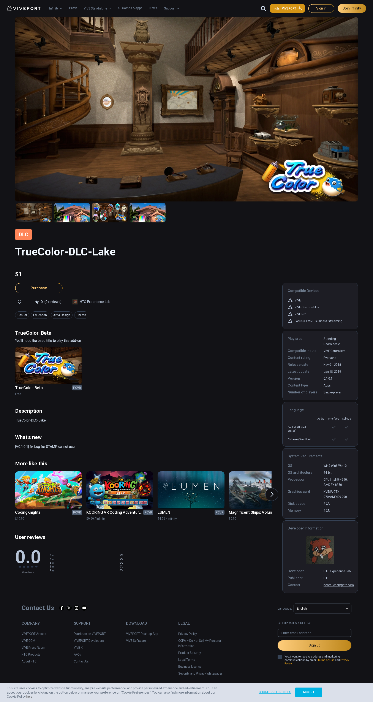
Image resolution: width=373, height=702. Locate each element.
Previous (9, 490)
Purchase (39, 288)
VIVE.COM (28, 640)
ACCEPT (309, 692)
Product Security (189, 652)
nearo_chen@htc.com (339, 585)
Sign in (321, 8)
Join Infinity (352, 8)
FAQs (77, 654)
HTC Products (31, 654)
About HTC (29, 661)
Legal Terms (186, 659)
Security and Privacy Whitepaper (200, 673)
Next (267, 490)
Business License (190, 666)
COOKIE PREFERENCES (275, 692)
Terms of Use (326, 660)
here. (29, 696)
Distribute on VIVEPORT (90, 633)
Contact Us (81, 661)
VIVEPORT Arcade (34, 633)
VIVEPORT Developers (89, 640)
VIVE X (78, 647)
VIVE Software (136, 640)
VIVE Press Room (33, 647)
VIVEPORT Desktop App (142, 633)
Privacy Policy (187, 633)
